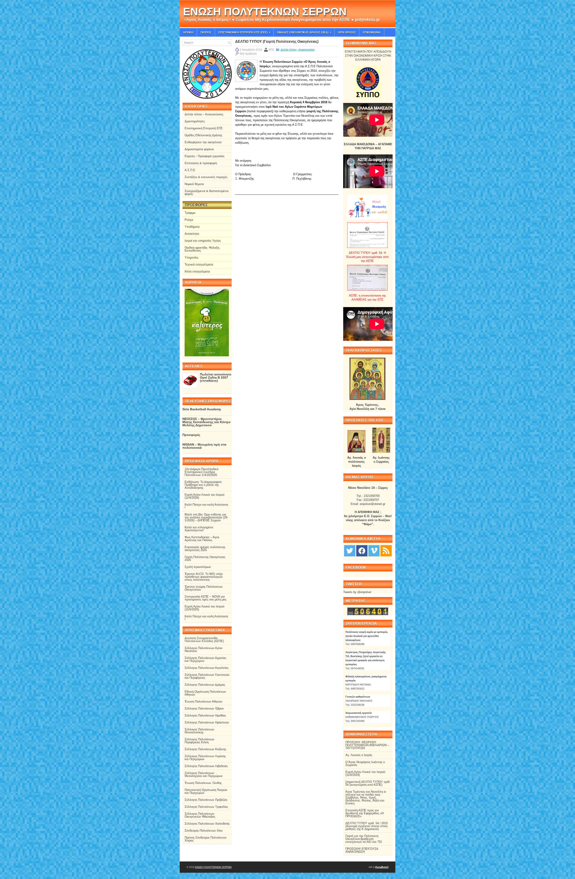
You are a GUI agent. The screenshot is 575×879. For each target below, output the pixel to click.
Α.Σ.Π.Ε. (190, 170)
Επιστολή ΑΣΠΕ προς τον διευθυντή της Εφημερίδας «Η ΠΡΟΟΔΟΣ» (364, 813)
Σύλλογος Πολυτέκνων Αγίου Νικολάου (203, 649)
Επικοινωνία (372, 32)
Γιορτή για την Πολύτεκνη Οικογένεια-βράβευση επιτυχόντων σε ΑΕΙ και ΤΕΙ (363, 838)
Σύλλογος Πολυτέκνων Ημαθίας (205, 715)
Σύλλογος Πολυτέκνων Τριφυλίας (206, 806)
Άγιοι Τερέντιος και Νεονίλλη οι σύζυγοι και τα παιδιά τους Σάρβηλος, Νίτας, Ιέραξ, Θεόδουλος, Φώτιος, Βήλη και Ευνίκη (365, 797)
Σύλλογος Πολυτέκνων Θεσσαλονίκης (199, 731)
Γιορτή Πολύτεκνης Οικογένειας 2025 (205, 558)
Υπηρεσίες (191, 257)
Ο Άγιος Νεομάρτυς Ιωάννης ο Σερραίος (365, 763)
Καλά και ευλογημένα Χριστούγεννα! (199, 529)
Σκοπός (205, 32)
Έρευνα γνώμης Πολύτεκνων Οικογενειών (204, 588)
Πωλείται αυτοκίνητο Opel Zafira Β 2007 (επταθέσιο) (215, 377)
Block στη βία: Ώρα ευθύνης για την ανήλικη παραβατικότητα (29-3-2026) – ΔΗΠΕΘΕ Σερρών (206, 517)
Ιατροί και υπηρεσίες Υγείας (203, 240)
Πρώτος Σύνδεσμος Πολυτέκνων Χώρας (206, 839)
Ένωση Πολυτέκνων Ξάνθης (203, 783)
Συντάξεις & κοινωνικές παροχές (206, 177)
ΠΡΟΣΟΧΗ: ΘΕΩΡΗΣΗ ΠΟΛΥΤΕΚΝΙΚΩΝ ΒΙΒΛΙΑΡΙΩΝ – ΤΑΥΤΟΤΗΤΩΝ (367, 745)
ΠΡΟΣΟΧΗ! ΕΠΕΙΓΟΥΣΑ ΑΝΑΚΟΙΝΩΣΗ (361, 850)
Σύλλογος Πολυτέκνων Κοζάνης (205, 749)
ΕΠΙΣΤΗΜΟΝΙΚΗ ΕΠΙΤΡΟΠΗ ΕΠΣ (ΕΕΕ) (244, 32)
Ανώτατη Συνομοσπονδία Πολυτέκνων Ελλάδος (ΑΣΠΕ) (204, 639)
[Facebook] (361, 550)
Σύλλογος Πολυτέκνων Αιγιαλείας (206, 667)
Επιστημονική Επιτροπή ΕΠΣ (204, 128)
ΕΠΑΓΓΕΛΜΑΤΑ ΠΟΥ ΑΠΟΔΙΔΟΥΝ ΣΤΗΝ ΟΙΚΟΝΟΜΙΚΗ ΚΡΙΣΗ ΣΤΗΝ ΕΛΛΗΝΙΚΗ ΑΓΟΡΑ (368, 55)
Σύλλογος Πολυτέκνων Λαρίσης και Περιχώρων (205, 757)
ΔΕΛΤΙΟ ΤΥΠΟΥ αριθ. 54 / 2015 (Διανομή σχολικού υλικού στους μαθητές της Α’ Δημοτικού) (366, 826)
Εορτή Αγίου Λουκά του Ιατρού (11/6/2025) (204, 608)
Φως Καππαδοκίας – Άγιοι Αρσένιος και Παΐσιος (202, 538)
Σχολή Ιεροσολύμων (198, 567)
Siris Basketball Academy (201, 409)
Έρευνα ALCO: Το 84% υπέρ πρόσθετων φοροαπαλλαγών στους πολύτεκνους (204, 576)
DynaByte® (382, 867)
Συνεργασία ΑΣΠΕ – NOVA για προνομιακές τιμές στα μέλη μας (205, 598)
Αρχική (188, 32)
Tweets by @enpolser (357, 592)
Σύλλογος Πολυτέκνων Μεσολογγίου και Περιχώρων (204, 774)
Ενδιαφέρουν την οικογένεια (203, 142)
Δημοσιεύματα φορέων (199, 149)
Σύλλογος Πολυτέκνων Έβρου (204, 708)
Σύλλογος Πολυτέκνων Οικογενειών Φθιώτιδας (200, 815)
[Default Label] (386, 550)
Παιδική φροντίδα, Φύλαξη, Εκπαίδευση (202, 249)
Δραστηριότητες (195, 121)
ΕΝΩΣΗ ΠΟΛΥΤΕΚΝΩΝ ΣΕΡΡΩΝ (265, 12)
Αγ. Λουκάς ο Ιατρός (358, 755)
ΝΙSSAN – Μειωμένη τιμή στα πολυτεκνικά (204, 446)
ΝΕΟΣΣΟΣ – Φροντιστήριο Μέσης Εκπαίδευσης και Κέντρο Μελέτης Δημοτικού (206, 422)
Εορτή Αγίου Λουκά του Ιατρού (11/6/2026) (204, 496)
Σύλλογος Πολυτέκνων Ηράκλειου (207, 722)
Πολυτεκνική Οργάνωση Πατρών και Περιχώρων (206, 791)
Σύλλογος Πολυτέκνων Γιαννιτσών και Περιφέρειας (207, 676)
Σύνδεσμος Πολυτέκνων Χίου (204, 830)
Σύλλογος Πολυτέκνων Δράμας (205, 684)
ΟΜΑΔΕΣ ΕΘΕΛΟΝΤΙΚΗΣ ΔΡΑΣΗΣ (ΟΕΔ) (304, 32)
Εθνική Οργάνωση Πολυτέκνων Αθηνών (205, 693)
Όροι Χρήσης (347, 32)
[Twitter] (349, 550)
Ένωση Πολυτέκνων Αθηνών (203, 701)
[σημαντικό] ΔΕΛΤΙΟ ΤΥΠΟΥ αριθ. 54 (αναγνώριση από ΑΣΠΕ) (367, 783)
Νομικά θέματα (194, 184)
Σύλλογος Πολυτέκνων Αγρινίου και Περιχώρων (205, 659)
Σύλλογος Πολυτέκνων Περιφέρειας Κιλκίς (199, 741)
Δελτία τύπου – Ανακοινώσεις (204, 114)
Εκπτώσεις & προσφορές (201, 163)
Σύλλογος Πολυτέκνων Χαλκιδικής (207, 823)
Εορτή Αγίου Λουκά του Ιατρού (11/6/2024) (365, 773)
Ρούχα (189, 219)
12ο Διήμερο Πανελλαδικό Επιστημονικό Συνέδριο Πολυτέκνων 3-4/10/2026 (201, 472)
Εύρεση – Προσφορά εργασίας (204, 156)
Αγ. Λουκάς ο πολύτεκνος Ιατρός (356, 461)
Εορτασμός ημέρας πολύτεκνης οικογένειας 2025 (205, 548)
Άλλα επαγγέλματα (197, 271)
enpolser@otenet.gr (372, 504)
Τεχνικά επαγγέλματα (199, 264)
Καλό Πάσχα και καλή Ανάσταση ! (206, 506)
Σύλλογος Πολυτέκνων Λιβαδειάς (206, 766)
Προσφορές (191, 435)
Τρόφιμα (190, 212)
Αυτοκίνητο (192, 233)
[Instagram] (374, 550)
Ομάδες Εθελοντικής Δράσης (203, 135)
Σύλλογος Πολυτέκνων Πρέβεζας (206, 799)
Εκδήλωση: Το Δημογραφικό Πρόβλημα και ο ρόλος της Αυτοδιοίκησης (203, 484)
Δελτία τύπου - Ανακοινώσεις (298, 49)
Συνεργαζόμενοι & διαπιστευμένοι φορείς (206, 192)
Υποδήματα (192, 226)
